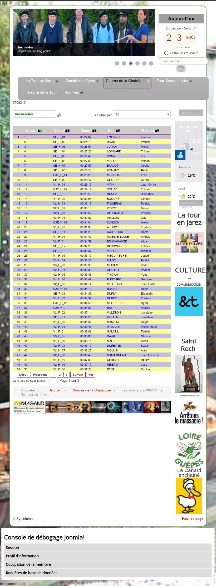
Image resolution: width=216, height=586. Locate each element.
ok (181, 68)
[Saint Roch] (189, 374)
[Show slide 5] (144, 63)
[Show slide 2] (124, 63)
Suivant (78, 374)
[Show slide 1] (117, 63)
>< (2, 135)
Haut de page (192, 518)
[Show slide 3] (131, 63)
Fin (91, 374)
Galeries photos (188, 203)
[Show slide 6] (151, 63)
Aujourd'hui (181, 18)
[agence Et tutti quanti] (189, 301)
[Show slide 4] (137, 63)
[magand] (92, 406)
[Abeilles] (189, 409)
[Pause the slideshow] (138, 32)
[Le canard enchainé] (189, 496)
